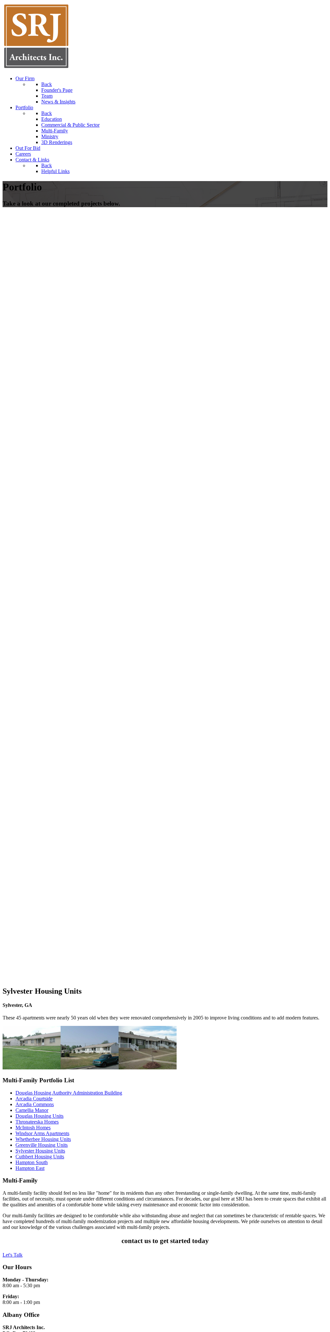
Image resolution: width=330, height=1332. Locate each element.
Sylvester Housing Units (40, 1150)
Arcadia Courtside (34, 1098)
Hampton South (31, 1162)
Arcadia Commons (34, 1104)
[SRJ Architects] (36, 67)
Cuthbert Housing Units (39, 1156)
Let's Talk (13, 1255)
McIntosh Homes (33, 1127)
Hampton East (29, 1168)
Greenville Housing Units (41, 1145)
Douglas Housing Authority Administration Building (68, 1093)
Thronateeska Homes (37, 1121)
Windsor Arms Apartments (42, 1133)
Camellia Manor (31, 1110)
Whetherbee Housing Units (43, 1139)
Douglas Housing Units (39, 1116)
